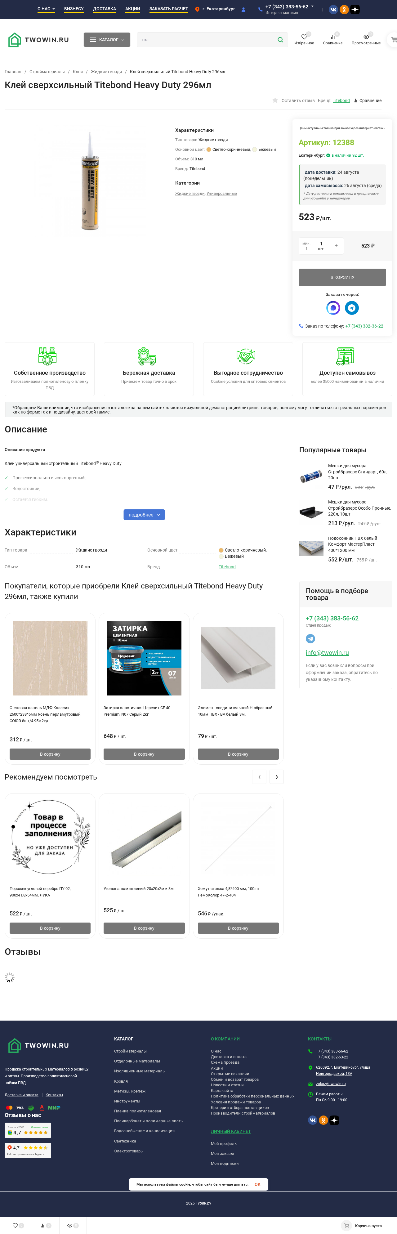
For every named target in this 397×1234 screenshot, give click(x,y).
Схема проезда (225, 1062)
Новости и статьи (227, 1085)
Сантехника (125, 1141)
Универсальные (222, 193)
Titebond (227, 566)
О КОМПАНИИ (225, 1038)
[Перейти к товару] (90, 181)
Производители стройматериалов (243, 1113)
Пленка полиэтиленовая (137, 1111)
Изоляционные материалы (140, 1071)
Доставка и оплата (21, 1095)
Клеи (78, 71)
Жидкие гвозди (106, 71)
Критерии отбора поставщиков (240, 1107)
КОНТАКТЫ (320, 1038)
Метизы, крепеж (129, 1091)
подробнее (141, 515)
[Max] (333, 308)
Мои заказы (222, 1153)
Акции (217, 1068)
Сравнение (370, 100)
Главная (13, 71)
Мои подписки (225, 1163)
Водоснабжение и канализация (144, 1131)
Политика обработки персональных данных (252, 1096)
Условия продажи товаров (236, 1102)
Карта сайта (222, 1090)
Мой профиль (224, 1143)
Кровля (121, 1081)
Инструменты (127, 1101)
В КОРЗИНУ (343, 277)
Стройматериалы (47, 71)
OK (258, 1184)
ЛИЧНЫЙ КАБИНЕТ (231, 1131)
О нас (216, 1051)
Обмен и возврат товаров (235, 1079)
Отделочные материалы (137, 1061)
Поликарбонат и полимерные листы (149, 1121)
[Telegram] (352, 308)
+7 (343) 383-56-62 (286, 7)
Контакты (54, 1095)
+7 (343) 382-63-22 (332, 1057)
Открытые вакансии (230, 1073)
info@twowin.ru (327, 652)
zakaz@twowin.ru (331, 1084)
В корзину (50, 754)
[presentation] (259, 777)
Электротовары (129, 1151)
